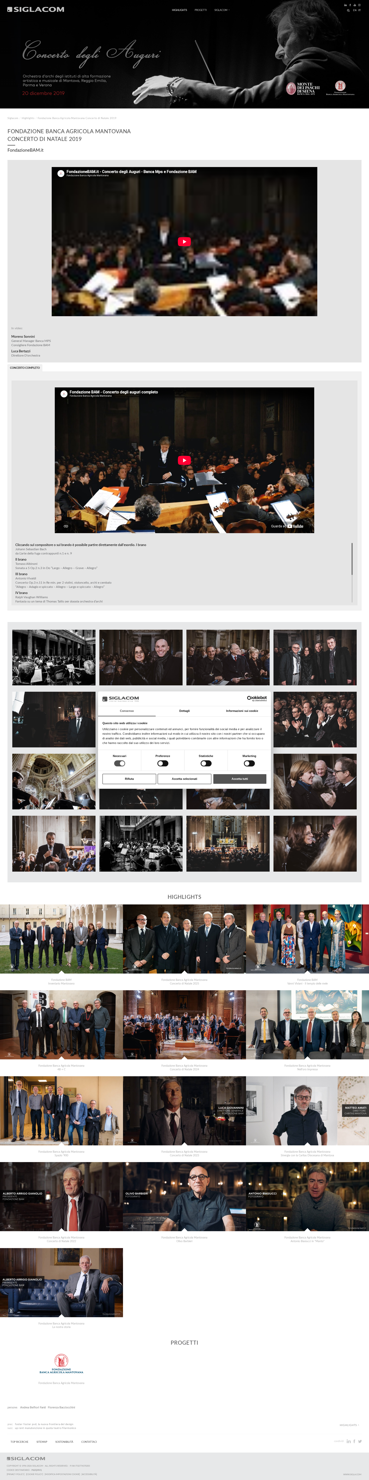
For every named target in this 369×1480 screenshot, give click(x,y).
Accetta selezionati (184, 779)
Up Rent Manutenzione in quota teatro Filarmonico (45, 1428)
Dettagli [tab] (184, 711)
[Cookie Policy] (34, 1474)
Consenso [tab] (127, 711)
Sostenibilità (64, 1442)
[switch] (162, 763)
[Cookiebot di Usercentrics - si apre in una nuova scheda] (250, 699)
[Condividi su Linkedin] (349, 1441)
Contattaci (89, 1442)
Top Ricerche (19, 1442)
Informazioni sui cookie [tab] (242, 711)
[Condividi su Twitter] (359, 1441)
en (355, 10)
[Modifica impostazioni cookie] (62, 1474)
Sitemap (42, 1442)
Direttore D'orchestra (25, 353)
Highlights (179, 10)
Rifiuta (129, 779)
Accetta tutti (240, 779)
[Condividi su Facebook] (354, 1441)
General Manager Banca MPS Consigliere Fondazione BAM (31, 341)
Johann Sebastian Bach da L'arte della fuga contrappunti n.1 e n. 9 (43, 551)
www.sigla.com (352, 1474)
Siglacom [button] (220, 10)
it (359, 10)
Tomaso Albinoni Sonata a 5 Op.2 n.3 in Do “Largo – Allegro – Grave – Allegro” (56, 566)
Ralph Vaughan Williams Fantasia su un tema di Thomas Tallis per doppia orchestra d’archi (59, 599)
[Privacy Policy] (15, 1474)
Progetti (201, 10)
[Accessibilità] (89, 1474)
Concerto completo (25, 368)
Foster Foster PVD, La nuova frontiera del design (44, 1424)
